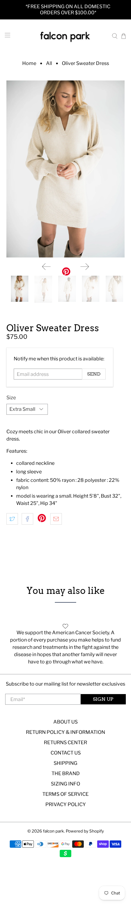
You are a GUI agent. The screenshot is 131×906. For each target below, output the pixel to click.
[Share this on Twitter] (12, 519)
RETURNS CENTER (65, 742)
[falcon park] (65, 36)
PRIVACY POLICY (65, 804)
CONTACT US (66, 753)
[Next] (84, 266)
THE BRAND (65, 773)
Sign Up (103, 699)
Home (29, 63)
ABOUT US (65, 722)
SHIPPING (65, 763)
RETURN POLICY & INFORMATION (65, 732)
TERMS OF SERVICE (65, 794)
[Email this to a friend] (56, 519)
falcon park (53, 831)
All (49, 63)
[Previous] (46, 266)
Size (11, 397)
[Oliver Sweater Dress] (65, 168)
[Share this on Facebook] (27, 519)
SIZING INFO (65, 784)
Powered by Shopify (85, 831)
